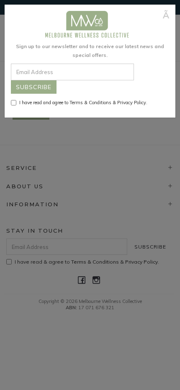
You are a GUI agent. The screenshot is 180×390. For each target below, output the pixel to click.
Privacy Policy (131, 102)
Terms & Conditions (90, 102)
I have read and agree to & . (83, 102)
